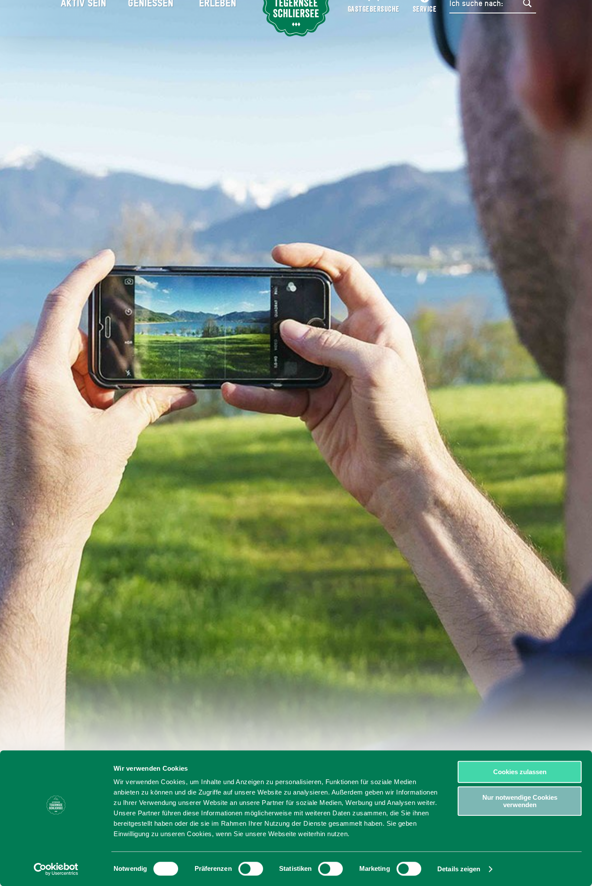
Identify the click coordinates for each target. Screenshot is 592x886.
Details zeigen (458, 869)
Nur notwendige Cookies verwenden (519, 801)
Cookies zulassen (519, 771)
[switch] (250, 869)
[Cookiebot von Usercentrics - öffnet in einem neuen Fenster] (56, 869)
